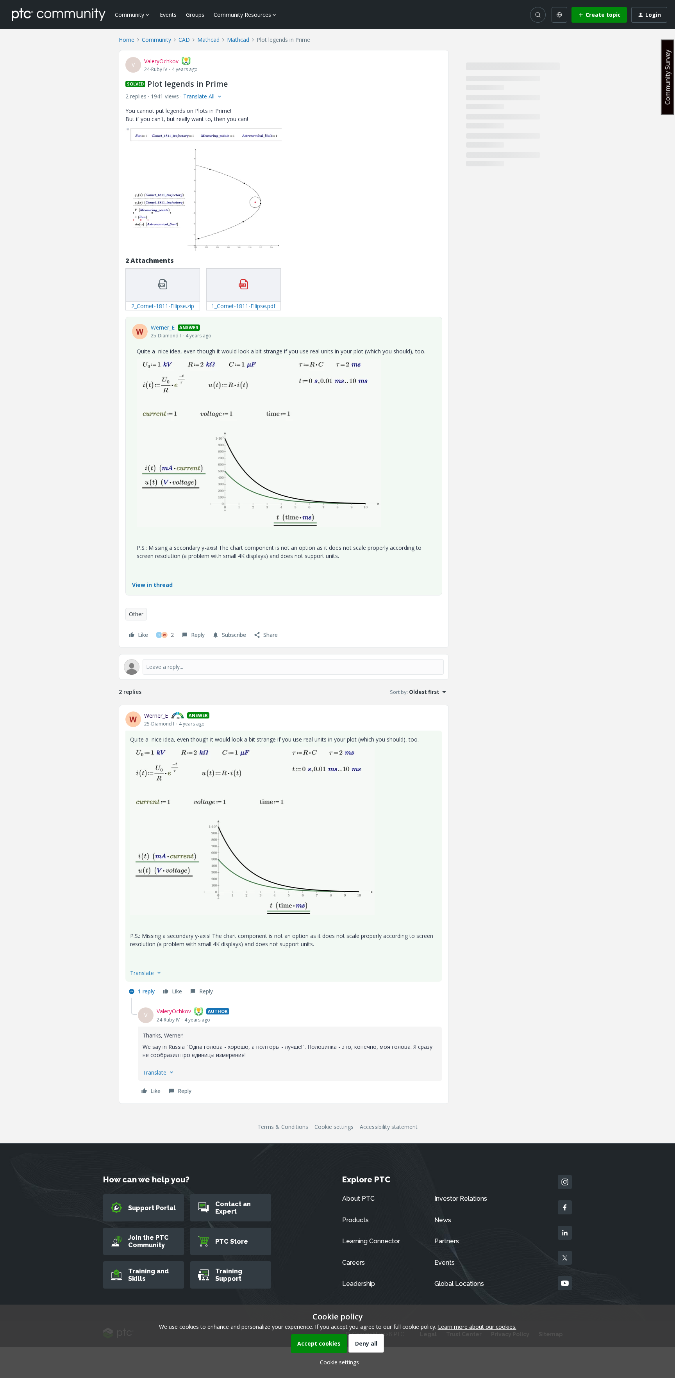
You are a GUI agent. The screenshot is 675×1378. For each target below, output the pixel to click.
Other (136, 614)
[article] (283, 854)
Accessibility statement (389, 1126)
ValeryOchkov (161, 61)
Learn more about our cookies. (477, 1326)
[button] (599, 15)
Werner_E (163, 327)
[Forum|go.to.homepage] (58, 14)
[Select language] (559, 15)
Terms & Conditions (282, 1126)
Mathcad (208, 39)
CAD (184, 39)
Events (168, 14)
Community (156, 39)
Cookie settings (334, 1126)
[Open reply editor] (283, 666)
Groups (195, 14)
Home (126, 39)
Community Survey (667, 77)
